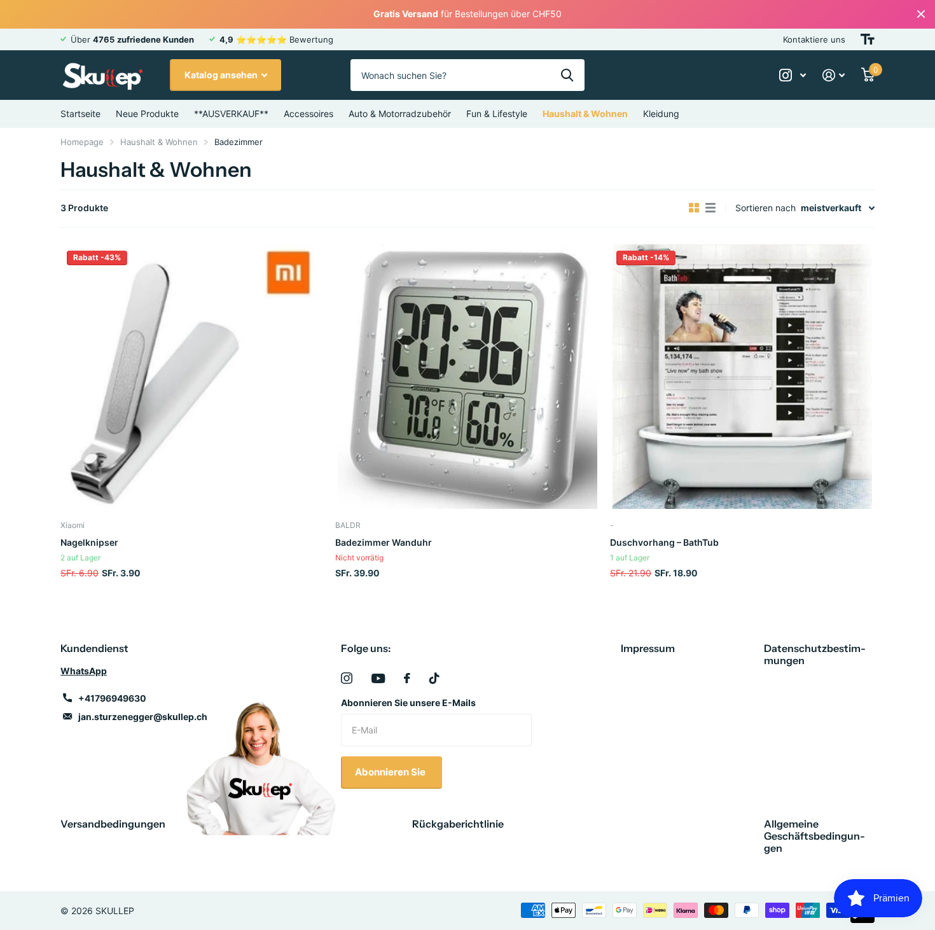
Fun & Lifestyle (496, 113)
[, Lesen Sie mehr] (793, 75)
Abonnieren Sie (391, 772)
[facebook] (407, 678)
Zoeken (567, 75)
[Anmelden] (833, 75)
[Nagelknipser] (192, 376)
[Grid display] (694, 208)
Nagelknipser (89, 542)
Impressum (648, 648)
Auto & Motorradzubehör (400, 113)
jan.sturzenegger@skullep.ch (142, 716)
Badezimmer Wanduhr (383, 542)
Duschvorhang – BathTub (664, 542)
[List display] (710, 208)
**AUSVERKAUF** (231, 113)
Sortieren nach (765, 207)
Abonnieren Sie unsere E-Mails (408, 702)
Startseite (80, 113)
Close (921, 14)
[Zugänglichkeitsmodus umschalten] (868, 39)
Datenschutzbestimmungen (815, 654)
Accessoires (308, 113)
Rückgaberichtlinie (458, 823)
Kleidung (661, 113)
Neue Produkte (147, 113)
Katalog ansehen (222, 74)
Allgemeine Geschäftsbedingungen (814, 835)
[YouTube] (378, 678)
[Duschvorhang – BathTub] (742, 376)
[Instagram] (346, 678)
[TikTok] (434, 678)
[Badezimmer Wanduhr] (467, 376)
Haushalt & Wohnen (585, 113)
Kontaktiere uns (814, 39)
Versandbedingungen (112, 823)
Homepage (82, 142)
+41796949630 (112, 698)
